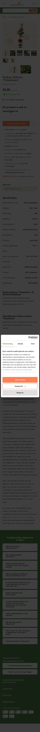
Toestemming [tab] (7, 344)
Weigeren (20, 393)
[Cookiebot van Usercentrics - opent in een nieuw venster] (28, 337)
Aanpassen (19, 386)
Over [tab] (33, 344)
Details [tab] (20, 344)
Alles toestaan (20, 380)
